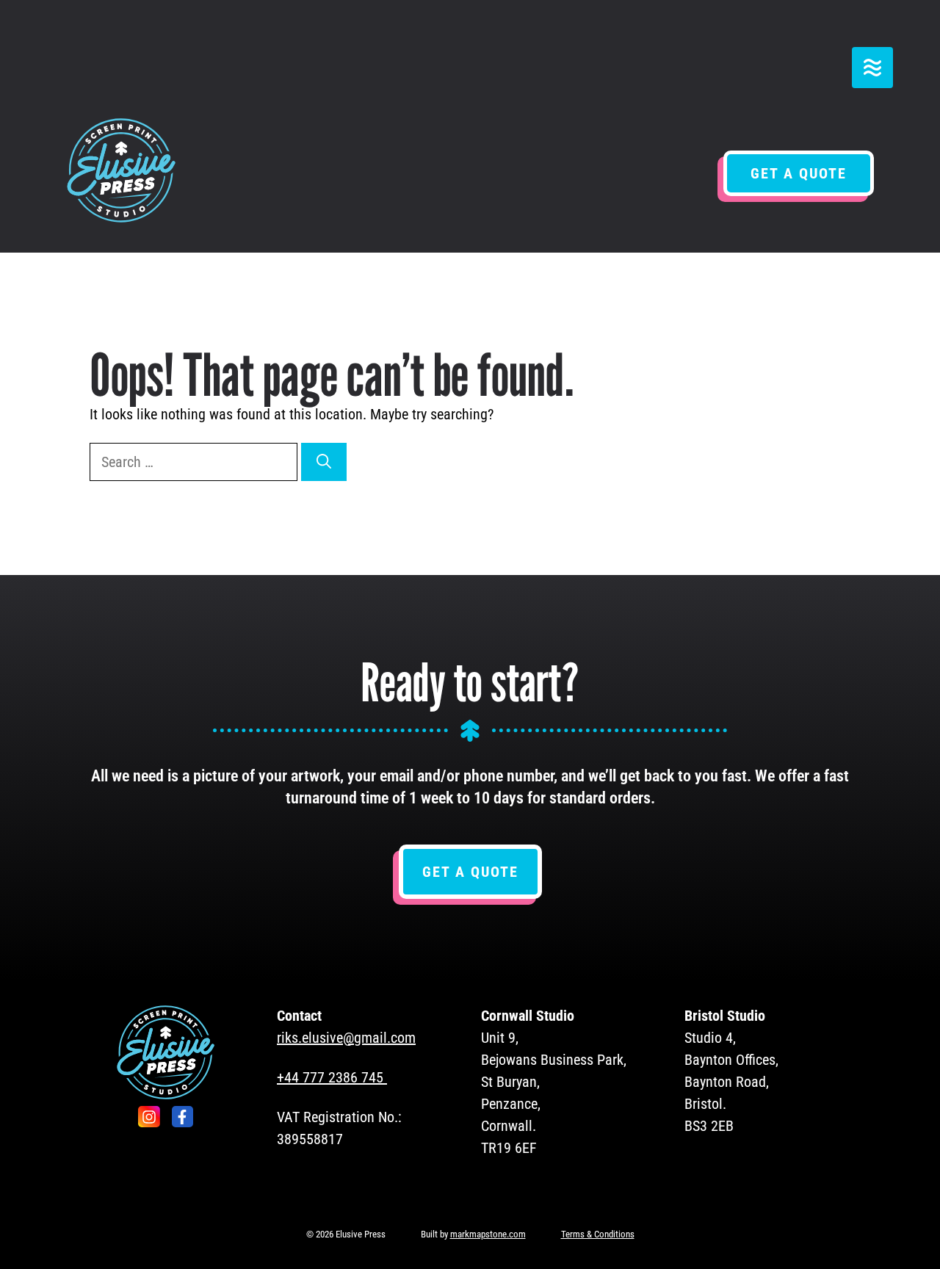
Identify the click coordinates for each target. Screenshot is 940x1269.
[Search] (324, 462)
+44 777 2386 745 (330, 1077)
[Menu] (872, 67)
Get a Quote (799, 173)
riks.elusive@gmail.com (346, 1037)
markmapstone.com (488, 1234)
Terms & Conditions (597, 1234)
